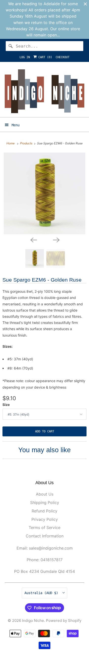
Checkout (62, 57)
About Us (44, 494)
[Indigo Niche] (44, 91)
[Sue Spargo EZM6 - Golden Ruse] (44, 193)
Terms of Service (44, 527)
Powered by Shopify (63, 620)
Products (26, 143)
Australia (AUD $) (42, 593)
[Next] (55, 239)
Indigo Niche (33, 620)
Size (6, 404)
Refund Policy (44, 510)
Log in (25, 57)
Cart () (44, 57)
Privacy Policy (44, 519)
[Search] (11, 46)
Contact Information (45, 535)
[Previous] (33, 239)
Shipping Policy (44, 502)
